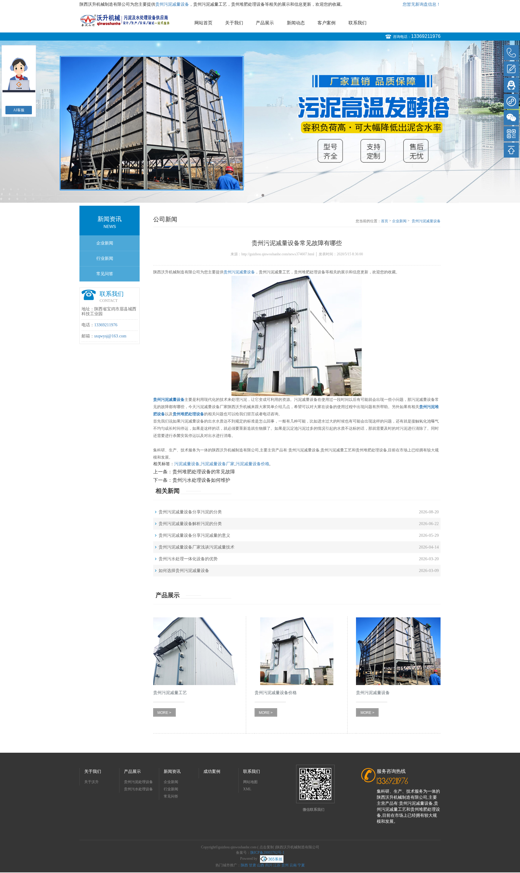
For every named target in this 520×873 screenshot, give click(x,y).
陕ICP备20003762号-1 (267, 852)
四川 (268, 865)
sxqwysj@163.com (110, 336)
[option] (260, 122)
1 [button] (257, 195)
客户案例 (326, 22)
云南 (293, 865)
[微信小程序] (511, 101)
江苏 (276, 865)
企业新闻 (104, 243)
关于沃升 (91, 782)
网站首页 (203, 22)
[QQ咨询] (511, 85)
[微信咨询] (511, 117)
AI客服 (18, 110)
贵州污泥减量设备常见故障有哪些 (426, 221)
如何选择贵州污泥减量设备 (184, 570)
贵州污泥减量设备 (172, 4)
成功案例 (211, 771)
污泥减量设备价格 (252, 464)
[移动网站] (511, 133)
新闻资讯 (172, 771)
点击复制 (266, 847)
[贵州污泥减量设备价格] (297, 651)
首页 (384, 221)
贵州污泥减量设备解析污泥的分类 (190, 523)
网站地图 (250, 782)
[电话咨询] (511, 52)
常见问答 (104, 274)
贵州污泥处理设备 (138, 782)
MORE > (164, 713)
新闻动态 (296, 22)
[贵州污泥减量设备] (398, 651)
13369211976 (426, 36)
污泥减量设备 (187, 464)
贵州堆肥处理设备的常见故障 (203, 471)
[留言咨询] (511, 68)
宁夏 (301, 865)
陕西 (244, 865)
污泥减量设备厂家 (217, 464)
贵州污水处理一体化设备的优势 (188, 559)
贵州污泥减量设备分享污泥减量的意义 (194, 535)
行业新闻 (104, 258)
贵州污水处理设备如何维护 (201, 480)
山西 (260, 865)
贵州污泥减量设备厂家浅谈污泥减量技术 (196, 547)
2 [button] (263, 195)
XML (247, 789)
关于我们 (234, 22)
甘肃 (252, 865)
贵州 (285, 865)
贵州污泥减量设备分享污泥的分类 (190, 512)
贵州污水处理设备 (138, 789)
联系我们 (357, 22)
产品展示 (265, 22)
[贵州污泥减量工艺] (195, 651)
